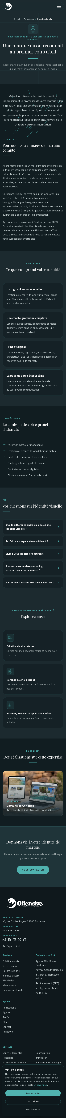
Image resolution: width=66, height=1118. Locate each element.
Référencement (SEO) (47, 983)
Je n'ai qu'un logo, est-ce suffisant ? (27, 541)
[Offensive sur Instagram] (4, 939)
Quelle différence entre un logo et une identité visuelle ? (28, 527)
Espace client (13, 946)
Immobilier (41, 1058)
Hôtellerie (8, 1058)
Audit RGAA (42, 993)
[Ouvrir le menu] (59, 6)
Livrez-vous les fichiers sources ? (25, 554)
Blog (5, 1022)
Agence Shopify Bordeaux (49, 970)
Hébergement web (13, 990)
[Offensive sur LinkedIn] (14, 939)
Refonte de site (11, 971)
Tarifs (6, 1017)
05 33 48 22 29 (11, 930)
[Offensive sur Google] (24, 939)
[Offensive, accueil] (14, 6)
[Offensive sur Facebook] (9, 939)
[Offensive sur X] (19, 939)
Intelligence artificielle (47, 988)
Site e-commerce (12, 966)
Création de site (11, 961)
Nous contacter (33, 869)
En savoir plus (40, 1084)
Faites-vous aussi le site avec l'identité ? (30, 582)
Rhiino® (7, 1031)
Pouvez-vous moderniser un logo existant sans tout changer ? (25, 568)
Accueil (17, 19)
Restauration (43, 1053)
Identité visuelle (11, 975)
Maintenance (9, 985)
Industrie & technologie (48, 1062)
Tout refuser (33, 1101)
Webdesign (8, 980)
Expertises (29, 19)
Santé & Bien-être (12, 1053)
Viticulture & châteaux (14, 1062)
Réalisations (9, 1007)
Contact (7, 1027)
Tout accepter (33, 1093)
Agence (7, 1012)
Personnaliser (33, 1109)
